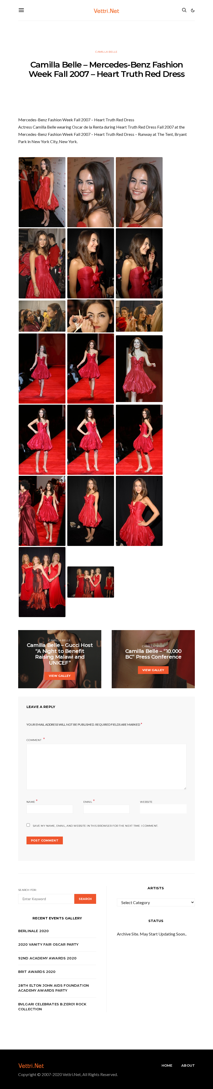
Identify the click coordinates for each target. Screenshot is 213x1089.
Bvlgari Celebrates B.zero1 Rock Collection (52, 1006)
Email (89, 801)
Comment (34, 740)
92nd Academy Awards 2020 (47, 958)
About (188, 1065)
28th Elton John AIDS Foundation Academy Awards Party (53, 988)
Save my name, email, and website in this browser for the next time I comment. (95, 825)
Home (167, 1065)
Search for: (27, 890)
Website (146, 802)
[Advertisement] (106, 32)
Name (32, 801)
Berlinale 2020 (33, 931)
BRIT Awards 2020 (37, 972)
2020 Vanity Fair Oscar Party (48, 944)
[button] (193, 10)
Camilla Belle (106, 52)
